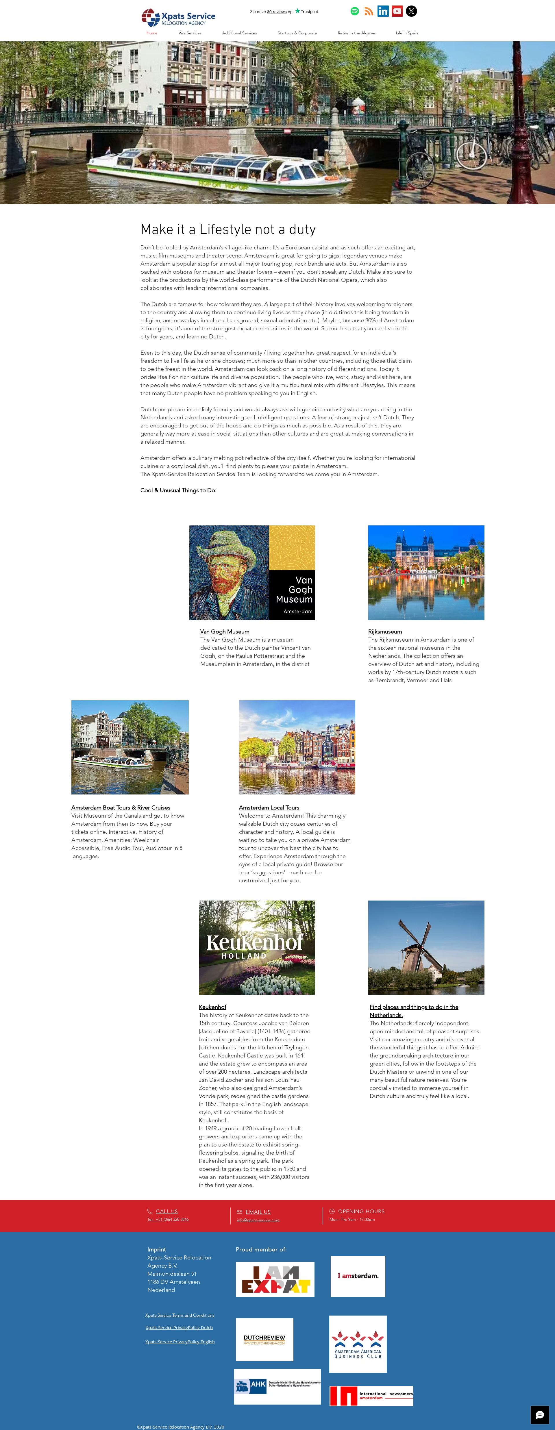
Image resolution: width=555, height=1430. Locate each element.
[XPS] (411, 11)
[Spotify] (354, 11)
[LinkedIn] (383, 11)
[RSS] (369, 11)
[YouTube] (397, 11)
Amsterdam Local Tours (269, 807)
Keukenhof (212, 1006)
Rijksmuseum (385, 631)
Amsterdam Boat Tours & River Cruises (121, 807)
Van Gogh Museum (224, 631)
